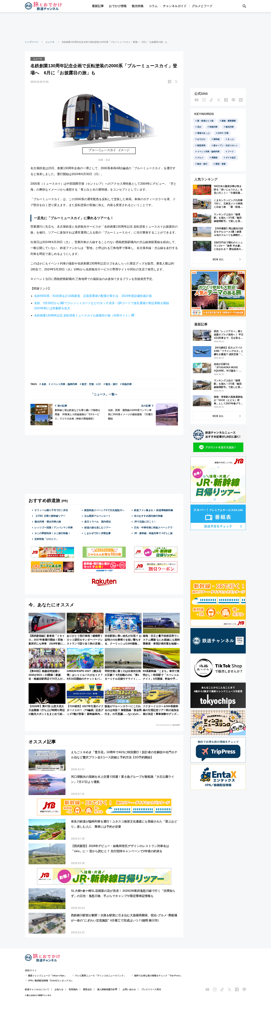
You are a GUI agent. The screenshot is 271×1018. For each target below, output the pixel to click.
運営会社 (87, 989)
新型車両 (201, 145)
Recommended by (164, 725)
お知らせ (59, 989)
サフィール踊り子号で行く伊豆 (51, 510)
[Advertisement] (135, 26)
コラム (153, 6)
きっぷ (231, 139)
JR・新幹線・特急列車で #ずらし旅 (153, 533)
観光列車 (230, 127)
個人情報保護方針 (106, 989)
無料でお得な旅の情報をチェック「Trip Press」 (158, 975)
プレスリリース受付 (151, 989)
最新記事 (98, 6)
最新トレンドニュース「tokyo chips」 (47, 975)
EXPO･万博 (223, 133)
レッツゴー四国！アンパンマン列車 (53, 527)
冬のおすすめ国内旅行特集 (148, 516)
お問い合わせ (129, 989)
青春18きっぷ (203, 133)
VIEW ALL (218, 259)
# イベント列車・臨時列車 (63, 384)
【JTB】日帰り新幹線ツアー (50, 516)
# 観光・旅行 (111, 384)
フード (231, 151)
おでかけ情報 (118, 6)
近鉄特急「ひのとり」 (46, 539)
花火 (199, 127)
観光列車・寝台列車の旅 (48, 521)
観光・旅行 (202, 164)
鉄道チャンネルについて (37, 989)
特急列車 (213, 127)
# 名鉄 (42, 384)
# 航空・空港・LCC (90, 384)
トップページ (31, 42)
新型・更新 (221, 164)
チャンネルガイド (175, 6)
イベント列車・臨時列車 (208, 151)
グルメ (200, 157)
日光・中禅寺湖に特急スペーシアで (153, 527)
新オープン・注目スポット (225, 145)
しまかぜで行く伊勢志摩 (97, 533)
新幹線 (216, 139)
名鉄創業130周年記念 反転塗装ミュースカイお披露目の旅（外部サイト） (82, 315)
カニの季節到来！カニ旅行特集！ (52, 533)
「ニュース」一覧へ (104, 394)
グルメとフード (202, 6)
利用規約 (73, 989)
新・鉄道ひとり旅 (205, 121)
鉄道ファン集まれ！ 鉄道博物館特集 (153, 510)
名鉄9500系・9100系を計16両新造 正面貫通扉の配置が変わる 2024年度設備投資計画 (93, 295)
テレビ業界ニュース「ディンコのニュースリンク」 (100, 975)
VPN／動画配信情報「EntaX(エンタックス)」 (51, 980)
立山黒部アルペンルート (97, 516)
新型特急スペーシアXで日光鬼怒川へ (104, 510)
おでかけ (201, 139)
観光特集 (138, 6)
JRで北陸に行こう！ (145, 521)
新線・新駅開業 (229, 121)
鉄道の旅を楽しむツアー (97, 527)
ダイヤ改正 (231, 157)
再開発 (214, 157)
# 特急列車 (126, 384)
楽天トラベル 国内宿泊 (97, 521)
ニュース (50, 42)
